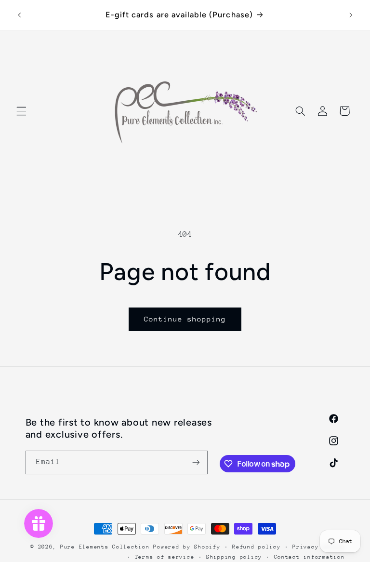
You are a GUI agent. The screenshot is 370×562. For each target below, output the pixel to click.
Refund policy (256, 547)
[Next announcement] (350, 15)
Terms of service (165, 557)
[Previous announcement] (19, 15)
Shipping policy (234, 557)
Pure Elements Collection (105, 547)
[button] (21, 111)
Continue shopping (185, 319)
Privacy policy (318, 547)
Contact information (309, 557)
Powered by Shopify (186, 547)
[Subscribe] (196, 462)
